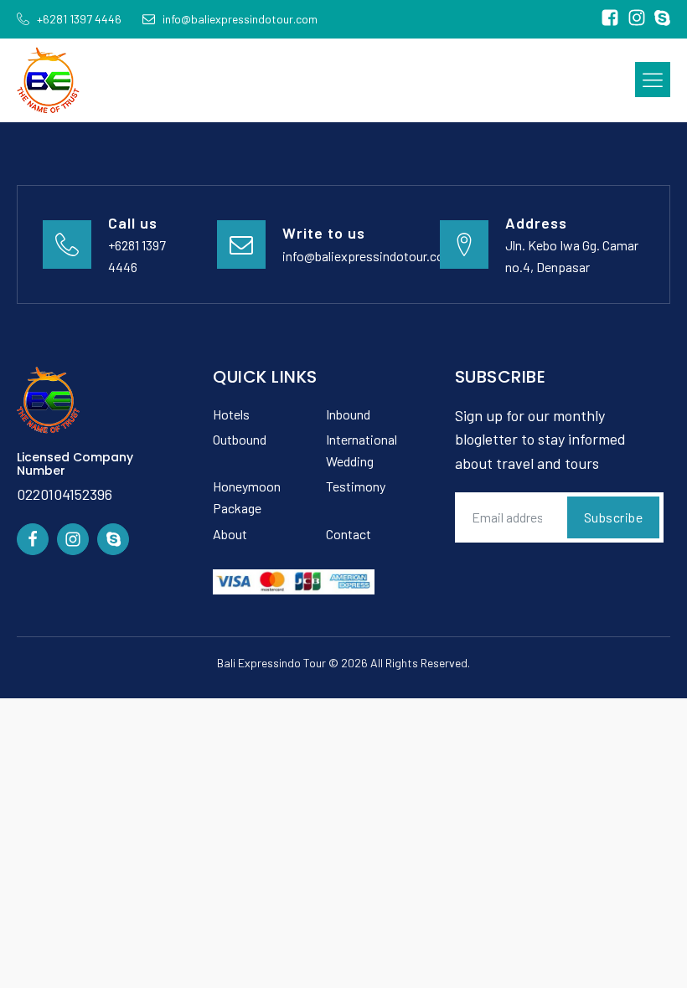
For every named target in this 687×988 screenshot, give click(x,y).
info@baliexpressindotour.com (368, 256)
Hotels (231, 414)
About (230, 534)
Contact (348, 534)
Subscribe (613, 517)
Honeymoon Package (247, 497)
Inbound (348, 414)
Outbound (239, 439)
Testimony (355, 486)
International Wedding (361, 450)
